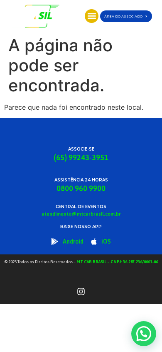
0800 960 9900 (81, 188)
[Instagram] (81, 291)
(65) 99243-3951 (81, 157)
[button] (91, 16)
